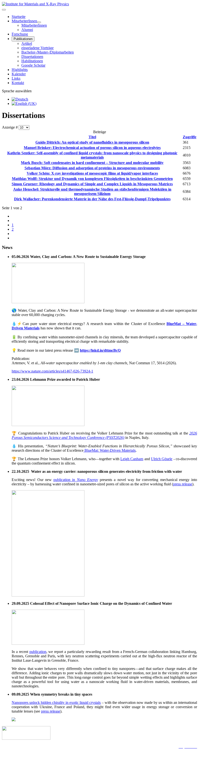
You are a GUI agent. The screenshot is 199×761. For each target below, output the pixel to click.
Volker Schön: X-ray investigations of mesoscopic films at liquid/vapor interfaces (92, 173)
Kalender (19, 74)
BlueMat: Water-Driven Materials (109, 450)
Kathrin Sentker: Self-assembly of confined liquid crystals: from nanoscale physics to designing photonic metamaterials (92, 155)
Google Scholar (33, 65)
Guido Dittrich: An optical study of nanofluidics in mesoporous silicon (92, 142)
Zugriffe (189, 137)
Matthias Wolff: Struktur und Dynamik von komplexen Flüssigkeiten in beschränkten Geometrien (92, 179)
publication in (75, 480)
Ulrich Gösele (161, 459)
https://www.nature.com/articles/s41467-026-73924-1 (52, 371)
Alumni (27, 30)
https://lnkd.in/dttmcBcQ (100, 350)
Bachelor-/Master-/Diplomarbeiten (47, 52)
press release (182, 484)
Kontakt (18, 83)
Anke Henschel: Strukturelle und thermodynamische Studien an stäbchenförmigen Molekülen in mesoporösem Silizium (92, 191)
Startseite (18, 17)
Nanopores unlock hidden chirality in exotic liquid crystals (56, 702)
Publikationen (23, 39)
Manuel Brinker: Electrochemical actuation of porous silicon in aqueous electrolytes (92, 148)
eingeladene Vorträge (37, 48)
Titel (92, 137)
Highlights (20, 70)
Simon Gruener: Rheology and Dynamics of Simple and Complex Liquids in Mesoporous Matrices (92, 184)
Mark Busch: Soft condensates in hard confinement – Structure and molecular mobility (92, 163)
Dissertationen (32, 56)
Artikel (26, 43)
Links (16, 78)
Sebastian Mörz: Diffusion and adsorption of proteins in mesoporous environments (92, 168)
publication (37, 652)
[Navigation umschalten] (4, 9)
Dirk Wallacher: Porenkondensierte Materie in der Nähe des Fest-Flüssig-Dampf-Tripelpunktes (92, 199)
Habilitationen (32, 61)
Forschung (20, 34)
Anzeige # (10, 127)
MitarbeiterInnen (24, 21)
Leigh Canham (131, 459)
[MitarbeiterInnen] (39, 22)
